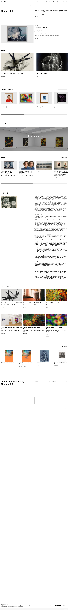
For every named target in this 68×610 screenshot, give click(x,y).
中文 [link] (66, 1)
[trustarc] (65, 609)
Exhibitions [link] (42, 1)
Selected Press (56, 5)
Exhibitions (42, 5)
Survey (30, 5)
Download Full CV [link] (4, 211)
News (46, 5)
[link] (50, 30)
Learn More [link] (36, 16)
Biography (50, 5)
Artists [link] (37, 1)
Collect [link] (50, 1)
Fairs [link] (46, 1)
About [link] (62, 1)
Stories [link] (54, 1)
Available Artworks (35, 5)
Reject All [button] (64, 605)
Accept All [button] (57, 605)
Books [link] (58, 1)
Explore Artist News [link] (64, 157)
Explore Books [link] (64, 346)
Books (61, 5)
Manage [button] (51, 605)
